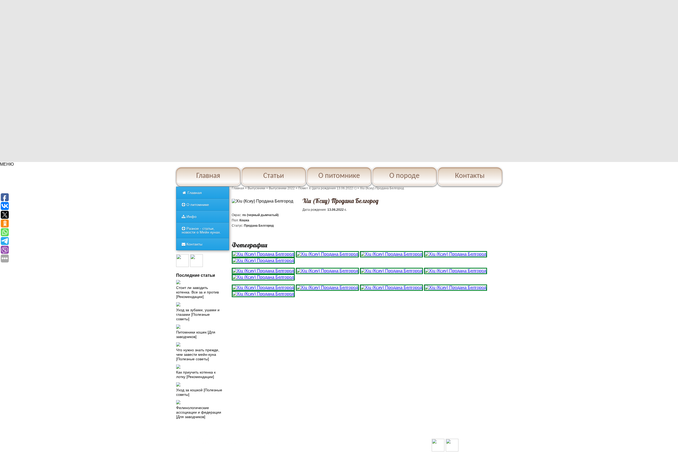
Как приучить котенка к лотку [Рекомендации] (196, 374)
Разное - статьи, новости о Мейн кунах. (201, 230)
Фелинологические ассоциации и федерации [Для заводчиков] (198, 412)
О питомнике (339, 176)
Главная (208, 176)
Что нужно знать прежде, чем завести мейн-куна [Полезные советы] (197, 354)
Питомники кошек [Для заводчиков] (195, 334)
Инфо (191, 216)
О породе (404, 176)
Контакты (470, 176)
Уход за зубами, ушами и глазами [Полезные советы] (198, 314)
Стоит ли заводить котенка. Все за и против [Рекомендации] (197, 292)
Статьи (273, 176)
